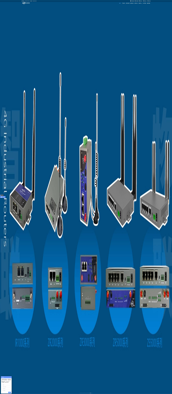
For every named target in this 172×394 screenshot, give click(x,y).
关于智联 (144, 3)
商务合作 (136, 3)
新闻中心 (140, 3)
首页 (120, 3)
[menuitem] (120, 3)
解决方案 (127, 3)
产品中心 (123, 3)
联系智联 (148, 3)
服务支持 (132, 3)
